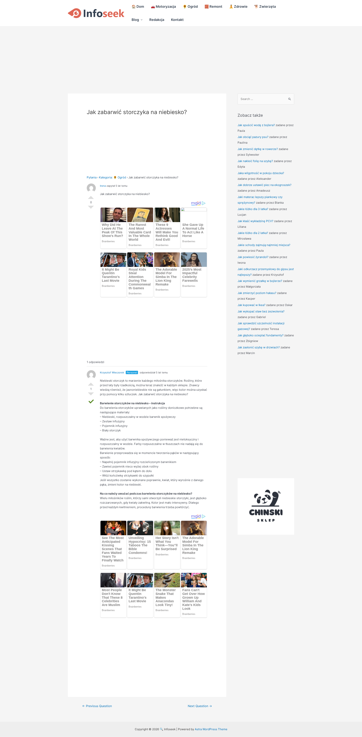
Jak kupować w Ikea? (251, 305)
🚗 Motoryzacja (163, 6)
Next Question (200, 706)
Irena (103, 185)
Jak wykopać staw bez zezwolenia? (261, 311)
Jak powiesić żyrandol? (253, 257)
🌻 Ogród (190, 6)
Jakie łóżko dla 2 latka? (253, 233)
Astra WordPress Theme (211, 729)
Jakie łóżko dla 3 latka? (253, 209)
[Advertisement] (113, 54)
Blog (135, 20)
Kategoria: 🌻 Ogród (112, 177)
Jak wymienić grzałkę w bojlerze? (260, 281)
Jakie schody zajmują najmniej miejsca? (264, 245)
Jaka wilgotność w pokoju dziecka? (261, 173)
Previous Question (97, 706)
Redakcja (156, 20)
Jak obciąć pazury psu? (253, 137)
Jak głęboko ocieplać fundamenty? (261, 335)
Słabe (91, 209)
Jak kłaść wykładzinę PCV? (255, 221)
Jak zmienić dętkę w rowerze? (258, 149)
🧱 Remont (213, 6)
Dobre (91, 196)
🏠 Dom (138, 6)
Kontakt (177, 20)
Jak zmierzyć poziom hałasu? (257, 293)
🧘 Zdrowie (238, 6)
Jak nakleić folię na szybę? (255, 161)
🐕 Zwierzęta (265, 6)
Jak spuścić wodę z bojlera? (256, 125)
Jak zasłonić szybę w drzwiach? (259, 347)
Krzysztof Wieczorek (112, 372)
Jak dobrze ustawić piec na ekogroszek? (264, 185)
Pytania (92, 177)
